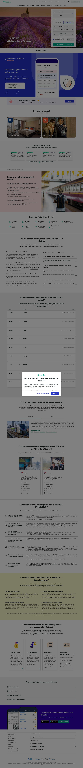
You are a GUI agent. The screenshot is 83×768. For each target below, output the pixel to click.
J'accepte (54, 393)
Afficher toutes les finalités (43, 393)
